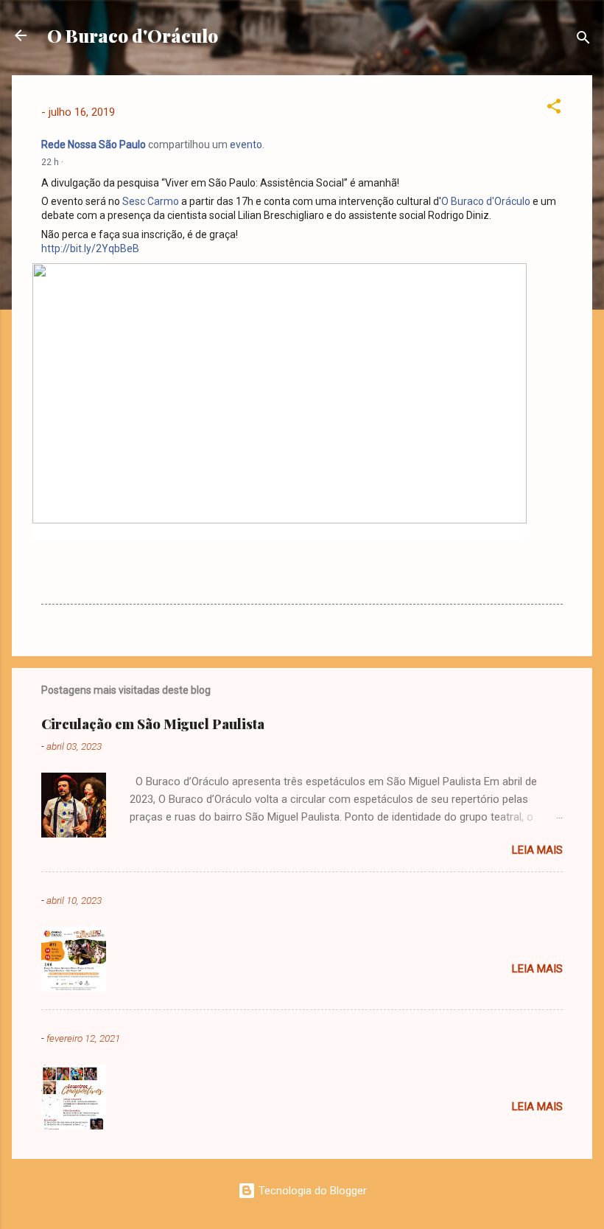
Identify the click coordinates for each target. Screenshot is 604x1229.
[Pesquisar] (583, 40)
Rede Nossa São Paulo (93, 144)
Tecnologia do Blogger (311, 1190)
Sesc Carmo (150, 201)
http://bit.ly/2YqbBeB (90, 248)
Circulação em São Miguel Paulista (152, 724)
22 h (50, 162)
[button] (554, 108)
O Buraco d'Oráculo (132, 35)
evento (246, 144)
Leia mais (537, 850)
